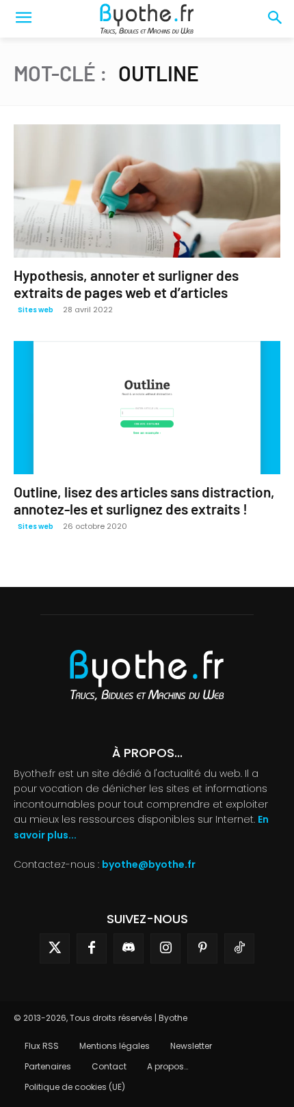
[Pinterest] (202, 948)
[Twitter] (55, 948)
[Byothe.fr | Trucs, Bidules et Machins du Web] (147, 19)
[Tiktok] (239, 948)
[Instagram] (165, 948)
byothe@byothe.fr (149, 864)
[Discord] (128, 948)
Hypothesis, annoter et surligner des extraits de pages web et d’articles (126, 283)
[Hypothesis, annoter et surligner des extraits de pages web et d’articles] (147, 191)
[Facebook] (92, 948)
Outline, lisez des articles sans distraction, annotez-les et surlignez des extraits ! (144, 500)
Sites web (35, 310)
